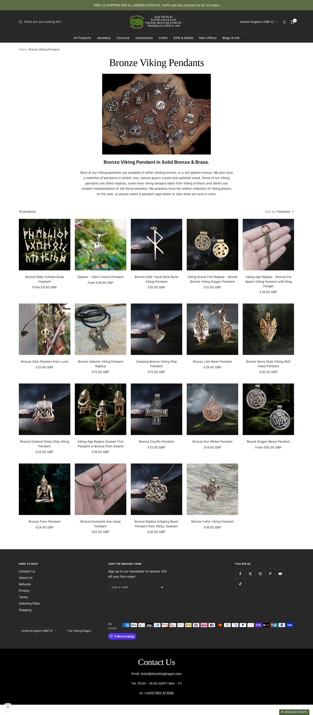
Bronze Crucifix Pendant (156, 441)
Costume (123, 38)
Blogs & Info (231, 38)
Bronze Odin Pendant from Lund (44, 361)
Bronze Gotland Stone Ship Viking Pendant (44, 444)
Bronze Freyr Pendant (44, 521)
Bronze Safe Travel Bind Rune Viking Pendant (156, 279)
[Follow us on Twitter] (250, 574)
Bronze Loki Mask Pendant (212, 361)
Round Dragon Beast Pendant (268, 441)
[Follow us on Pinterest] (270, 574)
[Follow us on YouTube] (280, 574)
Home (22, 49)
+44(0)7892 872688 (159, 693)
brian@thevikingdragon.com (161, 673)
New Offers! (208, 38)
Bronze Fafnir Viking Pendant (212, 521)
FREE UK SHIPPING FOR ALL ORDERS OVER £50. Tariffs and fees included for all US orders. (157, 5)
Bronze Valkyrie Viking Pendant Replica (100, 364)
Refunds (25, 584)
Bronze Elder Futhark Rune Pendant (44, 279)
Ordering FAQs (29, 603)
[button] (294, 712)
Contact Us (27, 571)
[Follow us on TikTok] (240, 584)
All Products (82, 38)
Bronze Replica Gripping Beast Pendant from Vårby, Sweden (156, 524)
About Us (26, 578)
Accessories (144, 38)
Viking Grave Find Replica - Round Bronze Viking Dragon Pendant (212, 279)
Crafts (163, 38)
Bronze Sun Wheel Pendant (212, 441)
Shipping (25, 610)
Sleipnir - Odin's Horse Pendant (101, 277)
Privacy (24, 590)
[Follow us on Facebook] (240, 574)
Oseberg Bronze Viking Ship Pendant (156, 364)
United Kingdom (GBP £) (257, 22)
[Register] (161, 587)
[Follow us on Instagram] (260, 574)
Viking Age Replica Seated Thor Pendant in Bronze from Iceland (101, 444)
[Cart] (292, 22)
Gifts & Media (183, 38)
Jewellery (104, 38)
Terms (23, 597)
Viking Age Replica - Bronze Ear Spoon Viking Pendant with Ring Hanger (268, 281)
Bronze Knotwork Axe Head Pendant (100, 524)
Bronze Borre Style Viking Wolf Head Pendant (268, 364)
